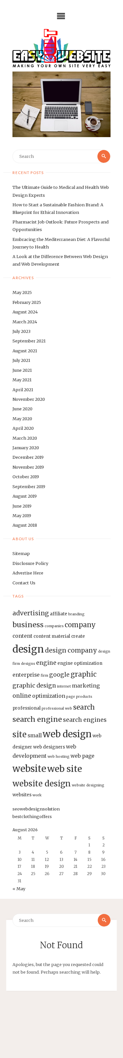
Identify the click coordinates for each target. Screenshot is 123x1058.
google (59, 674)
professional (26, 708)
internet (64, 686)
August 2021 (24, 350)
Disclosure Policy (30, 563)
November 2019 (28, 467)
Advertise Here (27, 572)
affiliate (58, 614)
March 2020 (24, 438)
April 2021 (22, 389)
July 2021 (21, 360)
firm (44, 675)
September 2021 (29, 340)
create (78, 636)
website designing (88, 785)
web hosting (59, 756)
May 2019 (21, 515)
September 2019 (28, 486)
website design (41, 784)
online (21, 695)
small (35, 735)
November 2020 (28, 399)
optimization (48, 696)
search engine (37, 719)
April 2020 (23, 428)
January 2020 (25, 447)
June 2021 (22, 370)
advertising (30, 613)
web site (64, 768)
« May (18, 888)
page (70, 696)
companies (54, 626)
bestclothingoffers (32, 816)
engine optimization (79, 663)
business (28, 624)
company (80, 625)
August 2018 (24, 525)
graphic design (34, 685)
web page (82, 756)
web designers (49, 747)
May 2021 (21, 379)
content (22, 636)
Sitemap (21, 553)
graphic (83, 674)
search (84, 707)
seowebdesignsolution (36, 808)
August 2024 (25, 311)
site (19, 735)
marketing (86, 686)
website (29, 768)
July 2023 (21, 331)
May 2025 (22, 292)
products (84, 696)
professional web (57, 708)
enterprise (26, 675)
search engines (85, 719)
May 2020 (22, 418)
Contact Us (23, 582)
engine (46, 662)
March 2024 (24, 321)
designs (28, 663)
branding (76, 614)
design (28, 649)
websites (21, 795)
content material (51, 636)
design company (71, 650)
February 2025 (26, 302)
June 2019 (21, 506)
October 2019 (25, 476)
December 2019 (28, 457)
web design (67, 734)
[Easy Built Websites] (61, 48)
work (37, 795)
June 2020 (22, 408)
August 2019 (24, 496)
